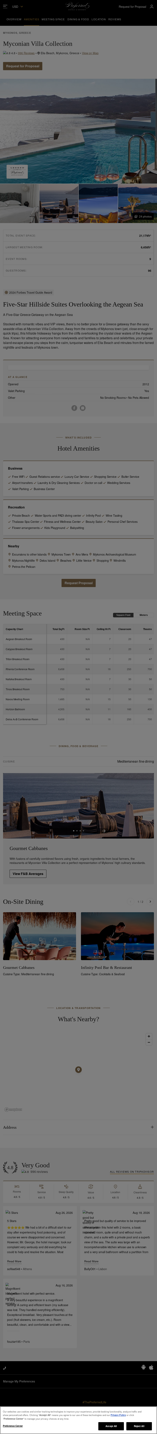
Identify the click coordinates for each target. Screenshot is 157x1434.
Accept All (111, 1426)
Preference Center (13, 1425)
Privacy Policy (118, 1415)
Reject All (139, 1426)
